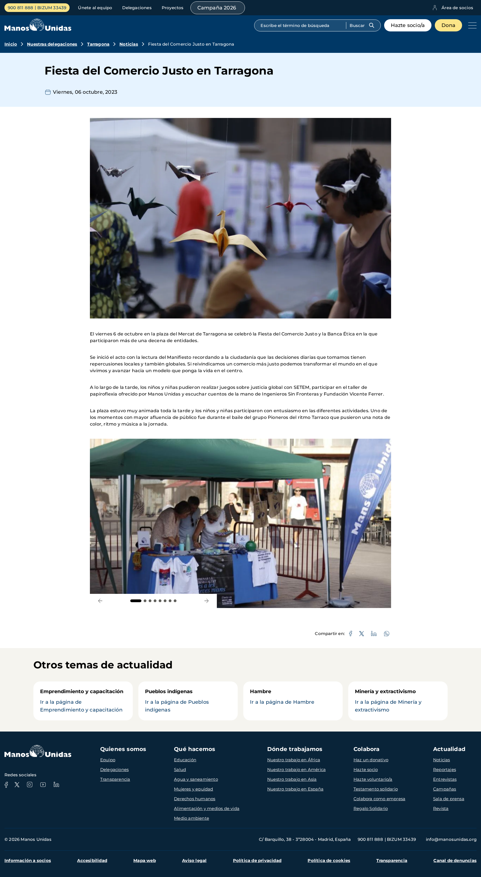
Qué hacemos (194, 749)
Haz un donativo (371, 759)
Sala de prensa (448, 798)
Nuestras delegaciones (52, 44)
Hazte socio (366, 769)
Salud (180, 769)
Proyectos (173, 7)
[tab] (135, 600)
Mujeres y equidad (193, 789)
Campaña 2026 (216, 8)
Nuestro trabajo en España (295, 789)
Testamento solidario (376, 789)
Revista (440, 808)
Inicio (10, 44)
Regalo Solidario (371, 808)
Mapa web (144, 860)
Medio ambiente (191, 818)
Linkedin (56, 784)
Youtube (43, 784)
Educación (185, 759)
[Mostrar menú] (471, 25)
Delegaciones (136, 7)
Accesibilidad (92, 860)
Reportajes (444, 769)
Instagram (29, 784)
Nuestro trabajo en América (296, 769)
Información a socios (27, 860)
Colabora (367, 749)
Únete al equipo (95, 7)
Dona (448, 25)
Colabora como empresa (379, 798)
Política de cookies (329, 860)
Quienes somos (123, 749)
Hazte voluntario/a (373, 779)
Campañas (444, 789)
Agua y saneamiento (196, 779)
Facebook (6, 785)
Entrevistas (445, 779)
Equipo (107, 759)
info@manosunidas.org (451, 839)
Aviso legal (194, 860)
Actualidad (449, 749)
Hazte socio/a (408, 25)
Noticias (128, 44)
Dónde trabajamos (294, 749)
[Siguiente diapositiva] (206, 601)
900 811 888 (20, 7)
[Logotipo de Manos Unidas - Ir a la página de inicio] (37, 29)
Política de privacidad (257, 860)
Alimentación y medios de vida (206, 808)
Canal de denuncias (455, 860)
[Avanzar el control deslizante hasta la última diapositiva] (100, 601)
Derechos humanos (194, 798)
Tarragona (98, 44)
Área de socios (457, 7)
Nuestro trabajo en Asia (292, 779)
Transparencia (115, 779)
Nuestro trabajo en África (293, 759)
